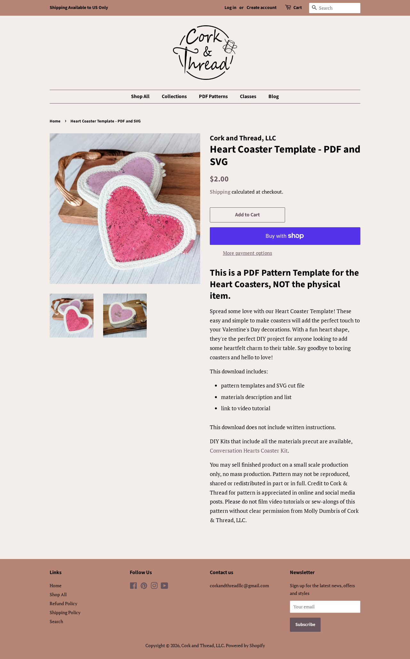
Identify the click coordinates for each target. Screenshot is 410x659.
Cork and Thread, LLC (202, 645)
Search (56, 621)
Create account (261, 7)
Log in (230, 7)
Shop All (140, 96)
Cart (297, 7)
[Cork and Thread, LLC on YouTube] (164, 587)
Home (55, 121)
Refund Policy (63, 603)
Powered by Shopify (245, 645)
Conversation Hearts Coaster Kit (249, 450)
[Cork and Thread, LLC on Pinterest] (143, 587)
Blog (273, 96)
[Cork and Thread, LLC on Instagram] (154, 587)
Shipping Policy (65, 612)
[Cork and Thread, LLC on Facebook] (133, 587)
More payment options (247, 253)
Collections (174, 96)
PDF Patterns (213, 96)
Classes (248, 96)
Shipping (220, 191)
